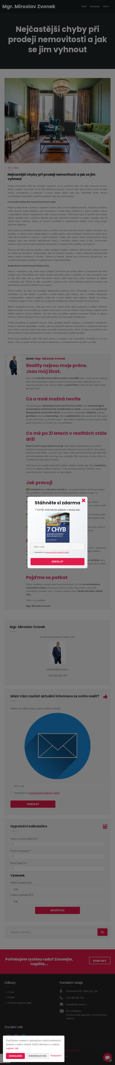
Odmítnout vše (37, 1055)
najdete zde (12, 1048)
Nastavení (56, 1055)
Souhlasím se (40, 552)
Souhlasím (15, 1055)
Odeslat (57, 561)
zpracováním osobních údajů (57, 552)
